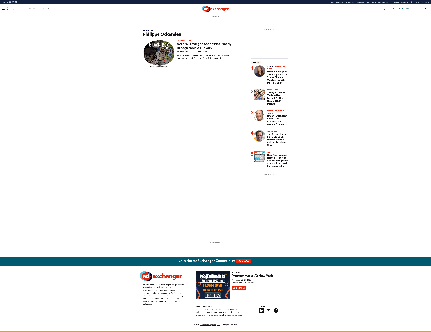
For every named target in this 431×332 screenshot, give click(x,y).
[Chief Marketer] (363, 2)
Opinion (23, 9)
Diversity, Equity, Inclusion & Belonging (225, 315)
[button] (8, 8)
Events (42, 9)
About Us (32, 9)
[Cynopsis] (395, 2)
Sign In (424, 9)
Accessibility (201, 315)
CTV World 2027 (403, 9)
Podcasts (51, 9)
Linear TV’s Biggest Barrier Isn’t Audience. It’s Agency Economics (277, 120)
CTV (268, 152)
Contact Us (222, 309)
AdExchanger (184, 52)
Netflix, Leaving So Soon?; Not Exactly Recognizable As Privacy (204, 46)
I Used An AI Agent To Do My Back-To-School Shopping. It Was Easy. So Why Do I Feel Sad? (277, 77)
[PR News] (374, 2)
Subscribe (416, 9)
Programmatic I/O (388, 9)
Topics (13, 9)
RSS (208, 312)
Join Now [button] (243, 261)
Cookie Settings (219, 312)
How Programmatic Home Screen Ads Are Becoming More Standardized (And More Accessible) (277, 160)
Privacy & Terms (236, 312)
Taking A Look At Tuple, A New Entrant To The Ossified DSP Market (276, 98)
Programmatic (272, 90)
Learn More (239, 288)
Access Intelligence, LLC (210, 324)
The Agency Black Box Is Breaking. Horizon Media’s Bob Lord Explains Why (276, 139)
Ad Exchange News (184, 41)
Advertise (210, 309)
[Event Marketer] (383, 2)
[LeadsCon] (404, 2)
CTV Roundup (272, 131)
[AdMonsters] (415, 2)
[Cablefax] (425, 2)
